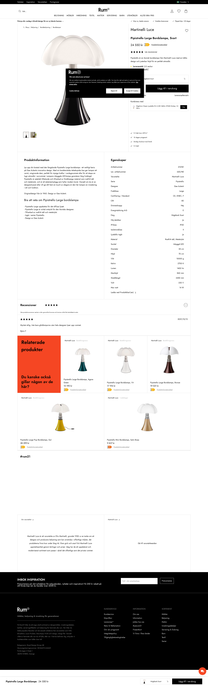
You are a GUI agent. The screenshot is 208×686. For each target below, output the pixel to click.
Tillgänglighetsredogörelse (114, 637)
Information (137, 618)
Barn (163, 634)
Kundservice (109, 614)
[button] (184, 2)
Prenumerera (167, 580)
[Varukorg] (186, 11)
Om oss (136, 614)
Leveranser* (109, 622)
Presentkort (137, 630)
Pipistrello (180, 181)
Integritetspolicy (110, 634)
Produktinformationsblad (159, 45)
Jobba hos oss (138, 622)
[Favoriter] (179, 11)
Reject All (114, 91)
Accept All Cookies (132, 91)
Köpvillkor (108, 618)
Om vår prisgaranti (111, 630)
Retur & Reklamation (112, 626)
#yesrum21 (137, 626)
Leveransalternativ (182, 95)
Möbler (165, 614)
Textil (164, 637)
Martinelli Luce (178, 176)
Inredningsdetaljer (169, 626)
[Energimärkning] (147, 44)
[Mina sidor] (172, 11)
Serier (164, 641)
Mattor (164, 622)
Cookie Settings (74, 91)
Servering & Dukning (170, 630)
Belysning (165, 618)
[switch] (104, 305)
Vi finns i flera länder (141, 634)
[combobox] (183, 2)
